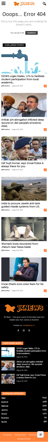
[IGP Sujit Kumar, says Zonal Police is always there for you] (24, 148)
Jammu (4, 410)
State (3, 398)
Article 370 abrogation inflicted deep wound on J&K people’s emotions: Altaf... (22, 122)
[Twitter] (29, 331)
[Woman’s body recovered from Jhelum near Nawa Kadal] (24, 229)
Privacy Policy (20, 435)
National (4, 406)
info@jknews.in (29, 325)
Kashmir (4, 402)
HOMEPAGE (31, 33)
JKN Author (5, 86)
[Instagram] (24, 331)
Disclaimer (7, 435)
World (4, 414)
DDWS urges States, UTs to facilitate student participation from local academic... (22, 79)
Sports (4, 422)
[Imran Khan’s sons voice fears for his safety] (24, 269)
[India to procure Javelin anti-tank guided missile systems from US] (24, 189)
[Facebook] (19, 331)
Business (5, 418)
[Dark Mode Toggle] (40, 434)
